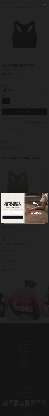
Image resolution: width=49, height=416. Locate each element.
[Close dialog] (46, 195)
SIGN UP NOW (13, 217)
